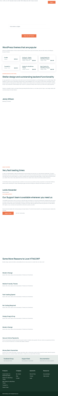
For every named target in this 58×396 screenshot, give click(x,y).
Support (27, 2)
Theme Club (21, 2)
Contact (37, 2)
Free (37, 30)
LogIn (31, 378)
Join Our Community (20, 213)
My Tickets (18, 374)
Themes (15, 2)
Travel (40, 30)
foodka (6, 57)
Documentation (44, 359)
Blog (33, 2)
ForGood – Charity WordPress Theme (26, 58)
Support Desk (8, 213)
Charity (26, 30)
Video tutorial (46, 376)
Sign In (51, 2)
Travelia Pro (7, 66)
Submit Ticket (5, 387)
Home (10, 2)
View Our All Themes (29, 35)
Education (32, 30)
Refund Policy (33, 374)
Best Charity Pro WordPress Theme (45, 67)
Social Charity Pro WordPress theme (44, 58)
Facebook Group (9, 359)
